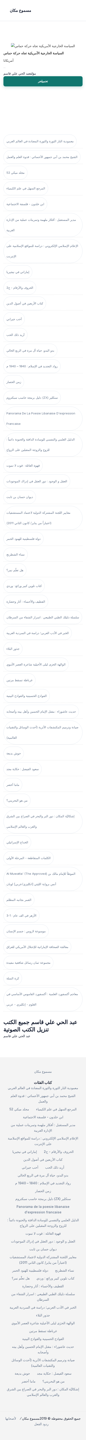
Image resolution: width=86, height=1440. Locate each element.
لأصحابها (10, 1418)
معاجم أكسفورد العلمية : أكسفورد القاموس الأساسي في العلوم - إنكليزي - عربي (42, 999)
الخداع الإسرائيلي (17, 842)
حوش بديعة (13, 753)
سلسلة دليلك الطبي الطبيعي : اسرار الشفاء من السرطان (42, 617)
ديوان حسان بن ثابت (19, 497)
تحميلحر (43, 81)
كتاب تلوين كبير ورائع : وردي (24, 586)
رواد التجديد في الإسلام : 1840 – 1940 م (32, 366)
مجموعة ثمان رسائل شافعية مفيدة (28, 962)
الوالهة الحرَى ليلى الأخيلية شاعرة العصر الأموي (36, 664)
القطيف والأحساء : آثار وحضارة (25, 601)
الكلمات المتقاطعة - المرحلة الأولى (28, 858)
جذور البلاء (12, 648)
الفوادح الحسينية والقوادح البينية (26, 696)
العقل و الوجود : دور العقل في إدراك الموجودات (36, 481)
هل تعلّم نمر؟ (14, 570)
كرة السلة (12, 978)
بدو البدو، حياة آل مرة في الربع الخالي (30, 350)
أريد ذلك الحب (15, 335)
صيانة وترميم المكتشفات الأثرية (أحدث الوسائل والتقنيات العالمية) (42, 732)
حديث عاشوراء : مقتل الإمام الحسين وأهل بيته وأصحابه (41, 711)
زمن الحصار (13, 382)
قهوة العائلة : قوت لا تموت (23, 465)
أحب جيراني (14, 319)
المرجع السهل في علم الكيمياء (25, 188)
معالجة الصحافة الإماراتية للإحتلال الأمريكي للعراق (37, 947)
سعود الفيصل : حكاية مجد (22, 769)
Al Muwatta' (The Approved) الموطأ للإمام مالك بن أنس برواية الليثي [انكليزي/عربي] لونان (40, 879)
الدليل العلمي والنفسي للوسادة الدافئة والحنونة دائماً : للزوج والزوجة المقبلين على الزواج (40, 444)
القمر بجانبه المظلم (18, 900)
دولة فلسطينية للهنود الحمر (23, 539)
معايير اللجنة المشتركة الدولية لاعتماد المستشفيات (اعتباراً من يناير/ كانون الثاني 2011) (38, 518)
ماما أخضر (12, 785)
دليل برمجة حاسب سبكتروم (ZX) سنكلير (32, 397)
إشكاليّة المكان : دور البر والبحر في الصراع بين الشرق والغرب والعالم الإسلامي (40, 821)
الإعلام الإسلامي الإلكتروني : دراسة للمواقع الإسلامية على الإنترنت (42, 251)
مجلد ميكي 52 (15, 172)
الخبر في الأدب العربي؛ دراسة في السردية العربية (37, 633)
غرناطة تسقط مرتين (19, 680)
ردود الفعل (41, 1424)
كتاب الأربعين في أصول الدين (24, 303)
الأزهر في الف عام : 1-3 (21, 915)
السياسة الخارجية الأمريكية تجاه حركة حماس (33, 53)
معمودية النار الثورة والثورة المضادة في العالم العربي (40, 141)
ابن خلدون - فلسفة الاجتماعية (25, 204)
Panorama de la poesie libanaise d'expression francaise (40, 418)
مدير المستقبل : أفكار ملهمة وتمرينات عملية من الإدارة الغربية (41, 225)
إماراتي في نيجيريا (17, 272)
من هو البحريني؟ (17, 800)
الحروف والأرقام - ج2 (19, 287)
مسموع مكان (43, 1071)
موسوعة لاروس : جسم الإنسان (26, 931)
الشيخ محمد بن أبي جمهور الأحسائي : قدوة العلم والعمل (42, 157)
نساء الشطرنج (15, 554)
